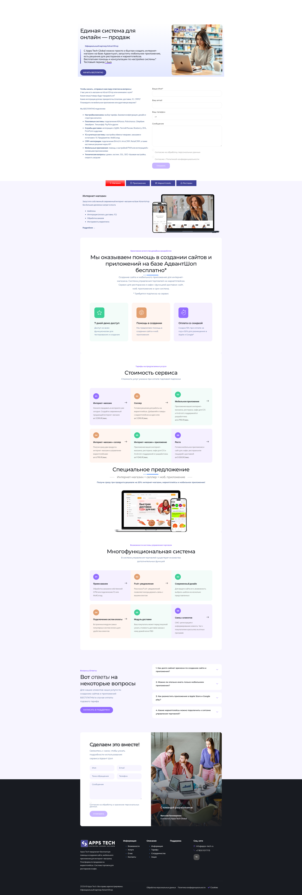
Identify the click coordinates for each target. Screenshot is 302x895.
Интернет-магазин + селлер (107, 442)
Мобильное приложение (187, 401)
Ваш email (157, 100)
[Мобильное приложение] (207, 401)
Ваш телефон (158, 112)
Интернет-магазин (102, 403)
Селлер (138, 403)
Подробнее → (89, 227)
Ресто (178, 442)
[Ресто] (207, 442)
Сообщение (158, 124)
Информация (157, 846)
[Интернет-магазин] (126, 402)
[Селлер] (167, 402)
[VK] (196, 857)
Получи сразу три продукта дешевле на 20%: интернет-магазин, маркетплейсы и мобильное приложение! (151, 482)
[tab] (115, 183)
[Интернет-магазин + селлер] (126, 442)
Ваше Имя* (157, 89)
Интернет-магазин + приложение (150, 442)
